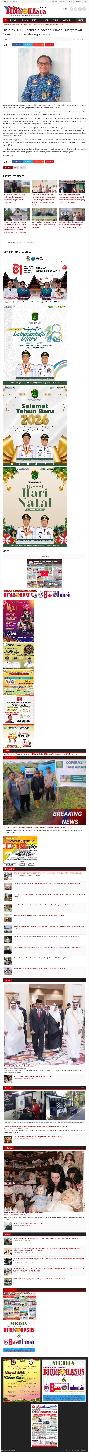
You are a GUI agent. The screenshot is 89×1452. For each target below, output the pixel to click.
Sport (50, 754)
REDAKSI (63, 1)
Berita (6, 1068)
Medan (34, 754)
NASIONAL (24, 20)
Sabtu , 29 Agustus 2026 (10, 1)
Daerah (9, 754)
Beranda (55, 1)
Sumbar (55, 754)
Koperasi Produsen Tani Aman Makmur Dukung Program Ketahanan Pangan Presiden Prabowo (38, 827)
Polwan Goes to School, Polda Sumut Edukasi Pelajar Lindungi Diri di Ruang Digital (41, 958)
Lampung (27, 754)
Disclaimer (78, 1)
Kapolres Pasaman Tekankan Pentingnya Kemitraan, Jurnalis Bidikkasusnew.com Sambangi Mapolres (47, 883)
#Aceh (16, 168)
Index (82, 980)
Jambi (18, 754)
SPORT (45, 20)
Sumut (66, 754)
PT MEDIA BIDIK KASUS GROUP (78, 1451)
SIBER (70, 1)
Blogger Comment (26, 243)
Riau (46, 754)
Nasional (41, 754)
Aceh (6, 39)
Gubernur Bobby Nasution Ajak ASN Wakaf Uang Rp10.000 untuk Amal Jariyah (39, 968)
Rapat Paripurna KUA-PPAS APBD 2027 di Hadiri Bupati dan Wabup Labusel (39, 915)
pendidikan (74, 754)
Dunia (14, 754)
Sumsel (60, 754)
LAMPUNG (66, 20)
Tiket (85, 1)
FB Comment (9, 243)
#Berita (23, 168)
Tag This (8, 168)
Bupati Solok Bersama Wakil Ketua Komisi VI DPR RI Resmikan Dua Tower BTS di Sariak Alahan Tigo (47, 936)
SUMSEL (55, 20)
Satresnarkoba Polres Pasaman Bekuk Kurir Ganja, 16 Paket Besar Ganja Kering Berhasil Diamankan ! (47, 947)
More (80, 20)
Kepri (22, 754)
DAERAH (35, 20)
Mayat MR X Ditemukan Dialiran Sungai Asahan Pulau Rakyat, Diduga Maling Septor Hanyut (44, 905)
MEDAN (13, 20)
